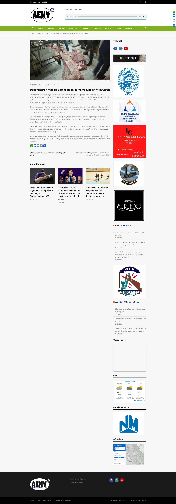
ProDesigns (142, 500)
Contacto (128, 28)
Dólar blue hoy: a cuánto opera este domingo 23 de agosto (130, 310)
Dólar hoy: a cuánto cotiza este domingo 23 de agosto (130, 320)
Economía (85, 28)
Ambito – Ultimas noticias (127, 302)
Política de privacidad (77, 483)
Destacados (43, 85)
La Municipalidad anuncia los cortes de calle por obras (129, 234)
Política (51, 28)
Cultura (108, 28)
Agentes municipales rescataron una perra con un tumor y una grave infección (130, 243)
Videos (118, 28)
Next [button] (109, 186)
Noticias (40, 28)
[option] (42, 185)
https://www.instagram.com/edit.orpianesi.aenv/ (142, 2)
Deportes (97, 28)
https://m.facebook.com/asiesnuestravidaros (140, 2)
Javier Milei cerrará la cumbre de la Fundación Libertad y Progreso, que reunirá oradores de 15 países (41, 193)
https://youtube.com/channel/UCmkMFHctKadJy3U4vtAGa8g (145, 2)
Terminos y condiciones (77, 479)
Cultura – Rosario (123, 225)
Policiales (61, 28)
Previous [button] (31, 186)
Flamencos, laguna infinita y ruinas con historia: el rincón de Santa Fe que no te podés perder (130, 329)
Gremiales (73, 28)
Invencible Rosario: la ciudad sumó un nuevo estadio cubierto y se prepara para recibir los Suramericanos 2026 (129, 254)
